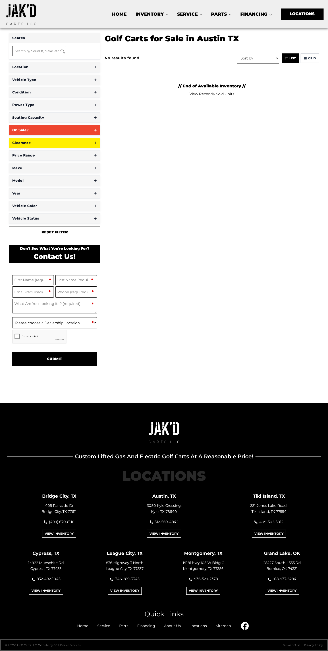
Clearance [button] (21, 143)
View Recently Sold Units (211, 94)
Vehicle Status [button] (25, 218)
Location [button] (20, 67)
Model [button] (18, 180)
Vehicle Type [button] (24, 80)
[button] (166, 14)
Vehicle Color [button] (24, 206)
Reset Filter (55, 232)
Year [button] (16, 193)
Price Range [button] (23, 155)
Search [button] (18, 38)
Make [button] (17, 168)
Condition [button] (21, 92)
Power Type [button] (23, 105)
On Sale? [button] (20, 130)
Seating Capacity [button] (28, 117)
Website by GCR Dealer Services (59, 645)
